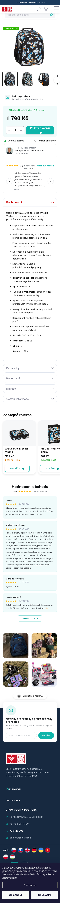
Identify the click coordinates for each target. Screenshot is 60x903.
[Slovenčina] (20, 850)
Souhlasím (44, 895)
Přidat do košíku (40, 128)
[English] (27, 850)
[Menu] (56, 9)
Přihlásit (46, 735)
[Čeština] (13, 850)
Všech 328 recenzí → (46, 165)
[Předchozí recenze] (9, 181)
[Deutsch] (34, 850)
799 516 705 (16, 830)
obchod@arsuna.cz (20, 837)
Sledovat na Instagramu (33, 696)
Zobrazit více (30, 618)
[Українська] (41, 850)
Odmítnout (15, 895)
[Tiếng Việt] (47, 850)
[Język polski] (5, 856)
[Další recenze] (51, 181)
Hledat (51, 15)
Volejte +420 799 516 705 (29, 150)
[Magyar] (12, 856)
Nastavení (30, 885)
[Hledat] (39, 9)
